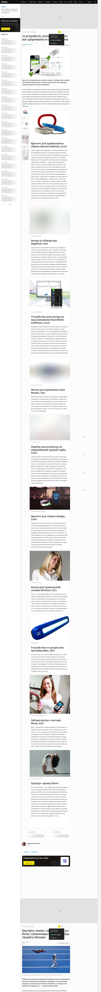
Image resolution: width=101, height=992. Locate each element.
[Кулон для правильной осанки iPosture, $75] (25, 141)
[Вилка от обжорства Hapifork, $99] (25, 117)
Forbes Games (32, 2)
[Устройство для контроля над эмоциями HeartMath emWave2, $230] (25, 123)
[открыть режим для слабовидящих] (59, 32)
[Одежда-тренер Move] (25, 158)
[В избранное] (43, 887)
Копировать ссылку (64, 45)
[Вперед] (72, 835)
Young (80, 2)
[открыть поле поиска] (95, 2)
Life (65, 2)
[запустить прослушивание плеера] (62, 32)
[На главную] (4, 2)
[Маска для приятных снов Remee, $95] (25, 128)
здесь (57, 816)
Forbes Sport (26, 887)
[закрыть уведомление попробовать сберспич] (62, 36)
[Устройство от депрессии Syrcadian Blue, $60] (25, 147)
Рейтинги (40, 2)
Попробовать (53, 43)
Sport (75, 2)
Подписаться (28, 863)
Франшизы (47, 2)
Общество (50, 887)
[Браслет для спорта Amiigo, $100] (25, 137)
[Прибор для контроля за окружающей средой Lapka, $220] (25, 133)
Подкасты (55, 2)
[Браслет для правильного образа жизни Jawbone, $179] (25, 112)
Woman (70, 2)
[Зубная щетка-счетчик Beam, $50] (25, 152)
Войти (89, 2)
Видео (60, 2)
